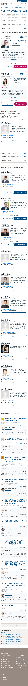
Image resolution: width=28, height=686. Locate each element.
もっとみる (14, 625)
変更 (25, 20)
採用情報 (5, 679)
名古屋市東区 (11, 634)
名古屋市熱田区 (18, 637)
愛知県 (4, 135)
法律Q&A (5, 659)
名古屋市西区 (15, 40)
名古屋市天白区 (4, 643)
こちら (10, 117)
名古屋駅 (5, 137)
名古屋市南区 (17, 639)
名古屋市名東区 (17, 641)
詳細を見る (14, 140)
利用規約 (18, 657)
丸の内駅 (5, 186)
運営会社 (5, 677)
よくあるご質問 (6, 665)
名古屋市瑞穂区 (11, 637)
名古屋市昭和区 (4, 637)
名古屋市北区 (17, 634)
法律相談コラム (6, 661)
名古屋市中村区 (10, 309)
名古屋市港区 (11, 639)
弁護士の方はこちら (22, 1)
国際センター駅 (6, 310)
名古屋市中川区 (4, 639)
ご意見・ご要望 (20, 655)
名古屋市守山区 (4, 641)
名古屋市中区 (10, 185)
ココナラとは (6, 663)
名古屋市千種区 (4, 634)
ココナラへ (4, 1)
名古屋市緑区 (11, 641)
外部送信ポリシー (20, 663)
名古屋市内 (3, 632)
